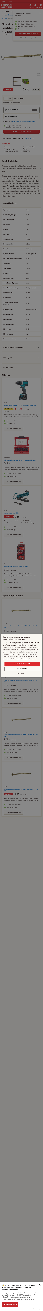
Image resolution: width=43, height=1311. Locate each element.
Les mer (34, 659)
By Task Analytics (37, 1309)
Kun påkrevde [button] (22, 669)
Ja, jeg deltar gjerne (10, 1304)
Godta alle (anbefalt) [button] (22, 663)
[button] (22, 673)
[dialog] (21, 655)
